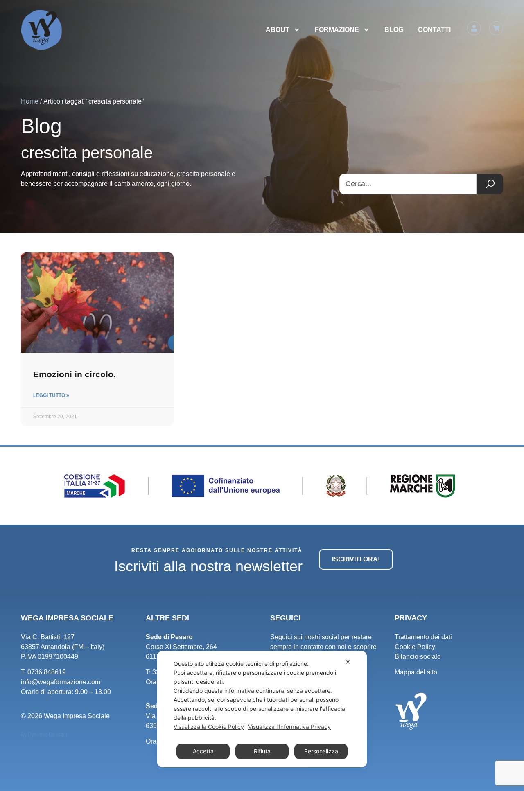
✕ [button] (348, 661)
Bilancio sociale (418, 656)
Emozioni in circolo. (74, 374)
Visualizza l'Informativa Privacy (289, 726)
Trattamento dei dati (423, 636)
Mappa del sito (416, 672)
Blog (393, 29)
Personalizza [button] (321, 751)
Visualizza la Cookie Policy (209, 726)
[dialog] (262, 709)
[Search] (490, 184)
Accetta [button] (203, 751)
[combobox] (408, 184)
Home (29, 101)
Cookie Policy (415, 646)
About (277, 29)
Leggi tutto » (51, 395)
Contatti (434, 29)
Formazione (337, 29)
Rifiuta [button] (262, 751)
